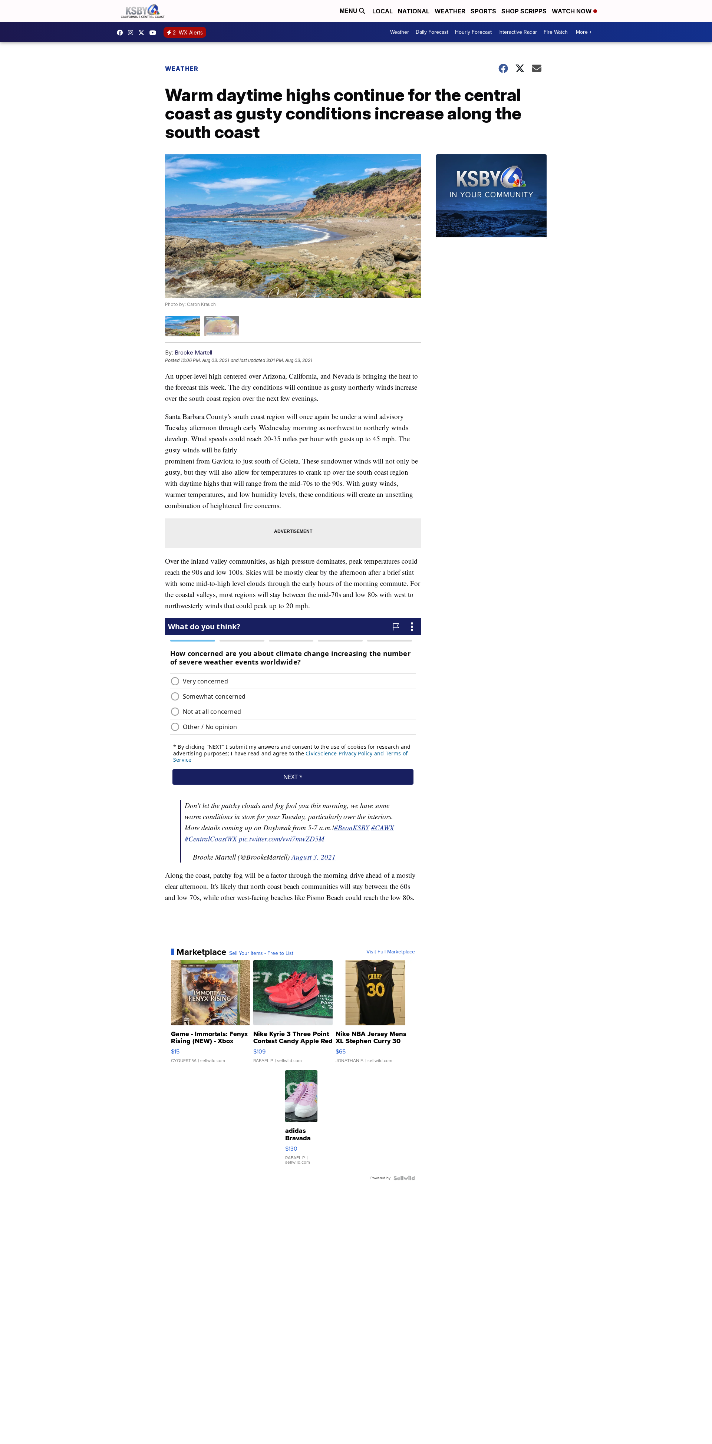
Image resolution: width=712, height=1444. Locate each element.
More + (584, 32)
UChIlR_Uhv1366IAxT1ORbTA (154, 33)
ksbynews (121, 33)
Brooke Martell (193, 352)
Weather (450, 11)
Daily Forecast (432, 32)
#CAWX (382, 827)
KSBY (143, 33)
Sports (483, 11)
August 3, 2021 (313, 856)
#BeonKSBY (351, 827)
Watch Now (572, 11)
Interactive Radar (517, 32)
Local (382, 11)
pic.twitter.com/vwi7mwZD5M (281, 838)
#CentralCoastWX (211, 838)
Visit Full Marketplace (390, 952)
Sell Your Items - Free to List (261, 953)
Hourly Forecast (473, 32)
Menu (349, 11)
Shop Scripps (524, 11)
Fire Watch (556, 32)
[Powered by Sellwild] (404, 1178)
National (413, 11)
